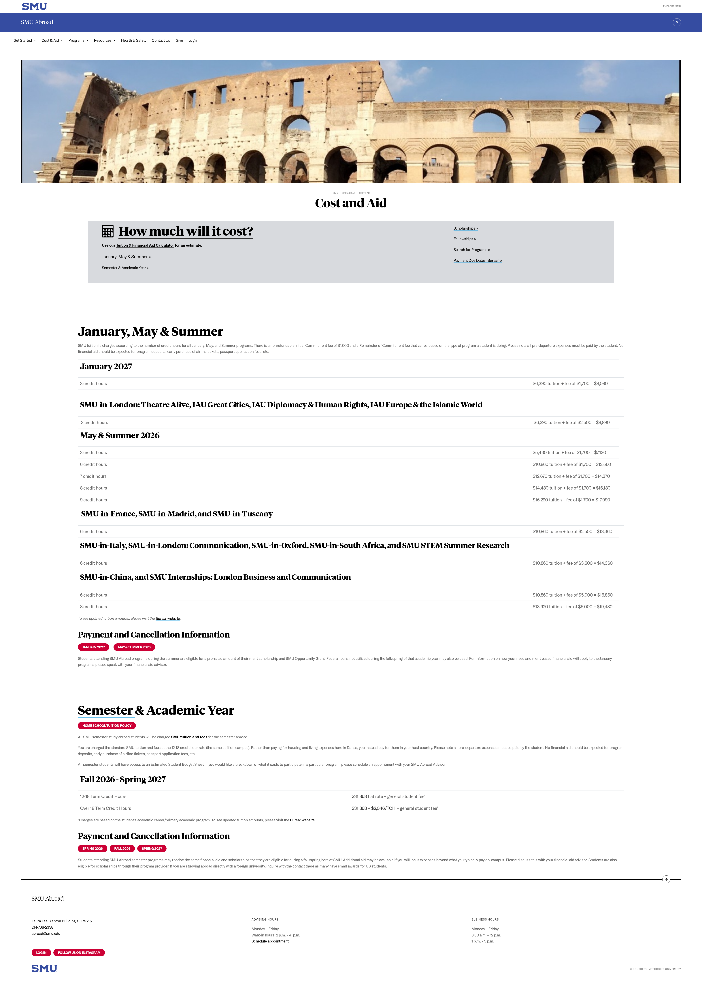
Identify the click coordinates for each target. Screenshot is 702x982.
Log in (193, 40)
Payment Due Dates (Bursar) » (478, 260)
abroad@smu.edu (46, 933)
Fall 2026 (122, 848)
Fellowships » (465, 238)
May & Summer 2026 (134, 647)
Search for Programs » (472, 249)
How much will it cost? (185, 231)
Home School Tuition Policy (106, 726)
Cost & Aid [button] (50, 40)
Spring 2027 (152, 848)
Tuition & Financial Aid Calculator (145, 245)
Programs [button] (76, 40)
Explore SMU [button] (672, 6)
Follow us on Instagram (79, 953)
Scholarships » (466, 228)
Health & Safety (133, 40)
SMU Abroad (37, 22)
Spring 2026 (92, 848)
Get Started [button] (23, 40)
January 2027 (93, 647)
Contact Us (161, 40)
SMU (335, 193)
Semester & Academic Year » (125, 267)
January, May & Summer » (126, 256)
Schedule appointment (270, 941)
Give (179, 40)
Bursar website (168, 618)
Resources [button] (103, 40)
